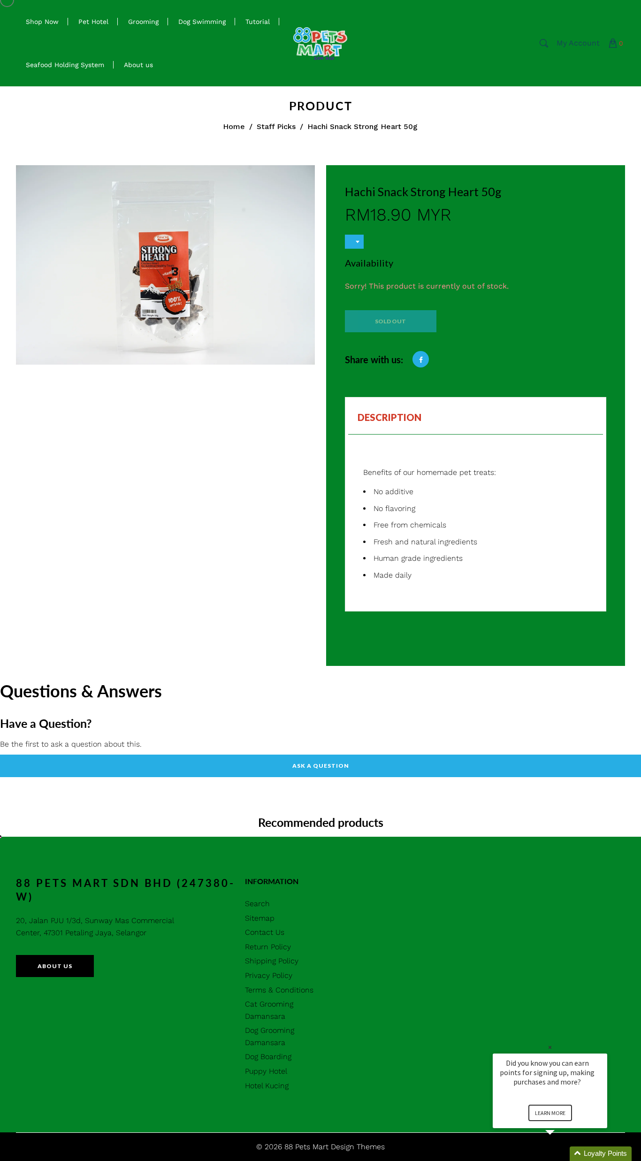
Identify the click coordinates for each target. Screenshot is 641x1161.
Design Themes (358, 1146)
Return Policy (268, 946)
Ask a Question (320, 765)
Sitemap (260, 918)
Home (234, 126)
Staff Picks (276, 126)
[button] (561, 1153)
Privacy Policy (268, 975)
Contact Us (264, 932)
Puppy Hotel (266, 1071)
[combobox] (354, 242)
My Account (578, 42)
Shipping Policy (271, 960)
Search (257, 903)
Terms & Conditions (279, 989)
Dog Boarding (268, 1056)
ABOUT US (55, 966)
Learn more (550, 1112)
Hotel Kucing (267, 1085)
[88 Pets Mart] (320, 42)
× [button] (550, 1047)
